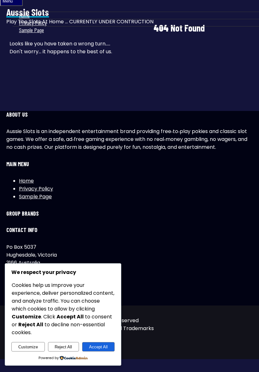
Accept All (98, 347)
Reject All (63, 347)
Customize (28, 347)
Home (24, 15)
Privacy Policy (33, 22)
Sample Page (31, 29)
